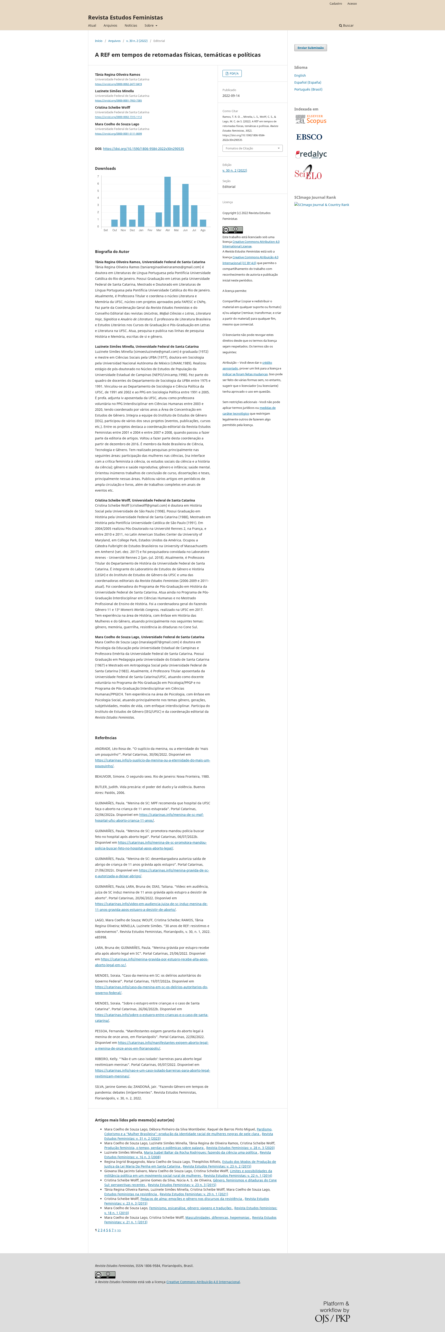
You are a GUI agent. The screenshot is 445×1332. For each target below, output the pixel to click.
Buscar (348, 25)
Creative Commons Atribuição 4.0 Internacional (203, 1282)
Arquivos (110, 25)
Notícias (131, 25)
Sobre (150, 25)
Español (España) (307, 82)
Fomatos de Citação (239, 148)
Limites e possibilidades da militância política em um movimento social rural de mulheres (188, 1173)
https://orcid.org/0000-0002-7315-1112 (118, 117)
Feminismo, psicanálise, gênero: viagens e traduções (190, 1208)
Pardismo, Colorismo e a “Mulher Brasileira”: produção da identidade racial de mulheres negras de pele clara (188, 1131)
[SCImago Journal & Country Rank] (321, 204)
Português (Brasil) (308, 89)
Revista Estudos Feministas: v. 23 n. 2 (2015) (217, 1166)
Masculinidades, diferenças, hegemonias (217, 1217)
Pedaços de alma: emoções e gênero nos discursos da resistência (191, 1198)
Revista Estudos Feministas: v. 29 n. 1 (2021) (194, 1194)
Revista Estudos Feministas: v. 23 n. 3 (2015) (182, 1185)
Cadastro (336, 3)
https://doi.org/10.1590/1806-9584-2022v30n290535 (143, 148)
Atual (92, 25)
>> (119, 1230)
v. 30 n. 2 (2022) (137, 41)
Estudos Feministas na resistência (131, 1194)
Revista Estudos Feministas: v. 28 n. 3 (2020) (240, 1148)
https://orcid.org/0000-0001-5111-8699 (118, 133)
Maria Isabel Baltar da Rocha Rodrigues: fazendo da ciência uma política (201, 1152)
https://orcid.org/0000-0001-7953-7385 (118, 100)
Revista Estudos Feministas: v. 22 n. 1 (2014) (238, 1175)
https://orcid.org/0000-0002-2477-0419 (118, 84)
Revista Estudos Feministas (125, 17)
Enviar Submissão (311, 48)
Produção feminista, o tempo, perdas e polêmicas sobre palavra (154, 1148)
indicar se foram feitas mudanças (245, 374)
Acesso (352, 3)
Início (98, 41)
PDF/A (233, 73)
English (300, 75)
